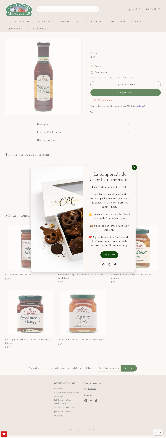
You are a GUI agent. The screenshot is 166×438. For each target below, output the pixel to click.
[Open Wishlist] (4, 434)
